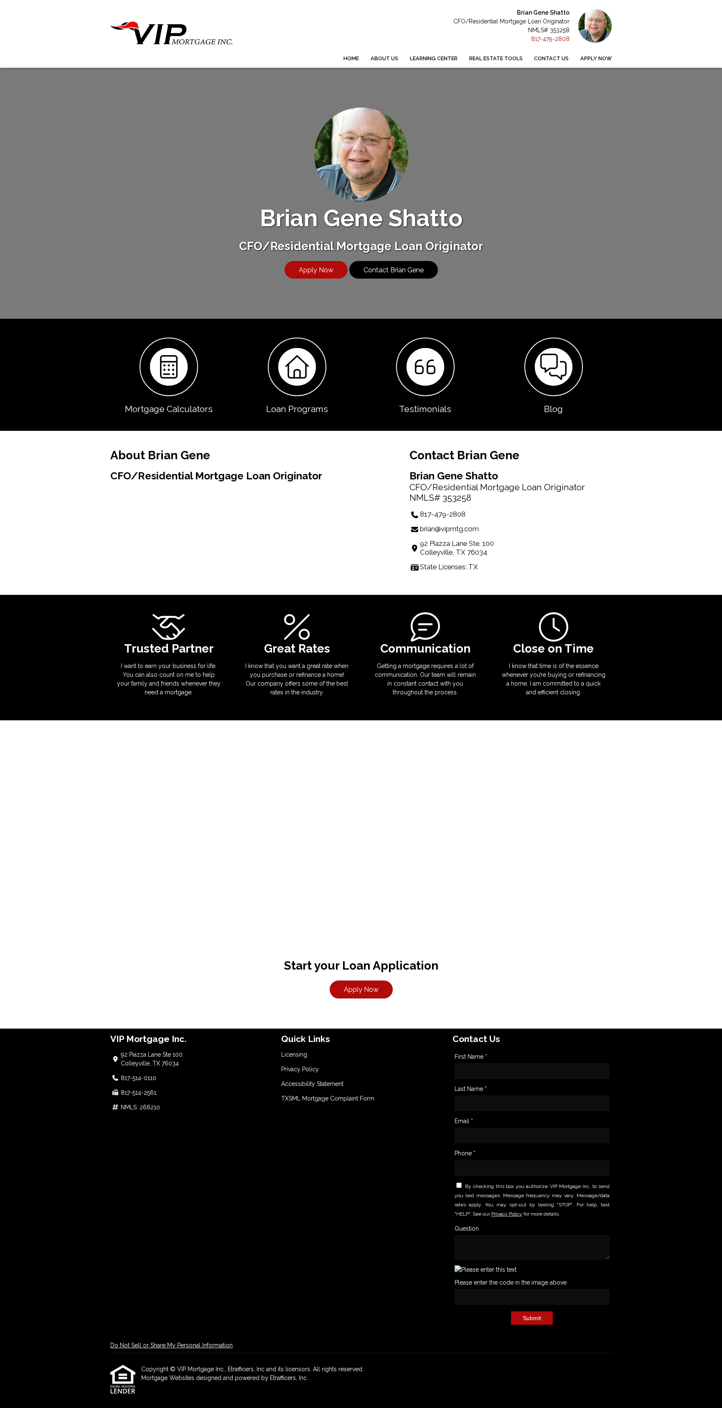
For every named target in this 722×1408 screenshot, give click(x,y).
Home (351, 58)
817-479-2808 (550, 39)
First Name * (471, 1056)
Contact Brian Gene (394, 270)
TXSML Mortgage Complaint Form (327, 1098)
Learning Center (434, 58)
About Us (384, 58)
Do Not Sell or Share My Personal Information (171, 1345)
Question (467, 1228)
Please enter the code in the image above (511, 1282)
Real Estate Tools (496, 58)
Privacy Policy (300, 1069)
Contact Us (551, 58)
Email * (464, 1121)
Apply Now (596, 58)
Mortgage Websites (168, 1378)
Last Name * (471, 1088)
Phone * (465, 1153)
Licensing (294, 1054)
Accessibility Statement (312, 1083)
